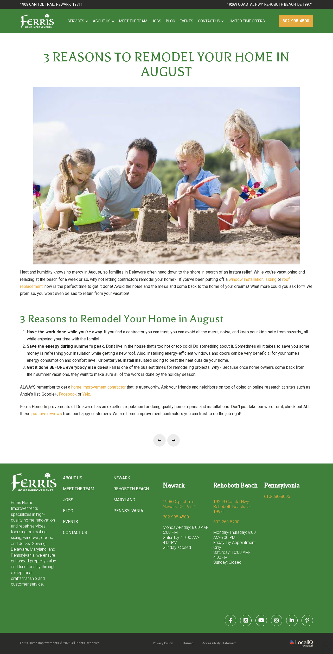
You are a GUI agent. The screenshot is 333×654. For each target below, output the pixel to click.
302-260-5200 (226, 521)
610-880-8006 (277, 496)
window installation (246, 279)
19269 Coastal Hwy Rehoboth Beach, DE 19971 (232, 506)
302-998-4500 (176, 517)
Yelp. (86, 394)
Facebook (68, 394)
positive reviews (47, 413)
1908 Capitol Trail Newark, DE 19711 (179, 504)
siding (271, 279)
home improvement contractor (98, 387)
